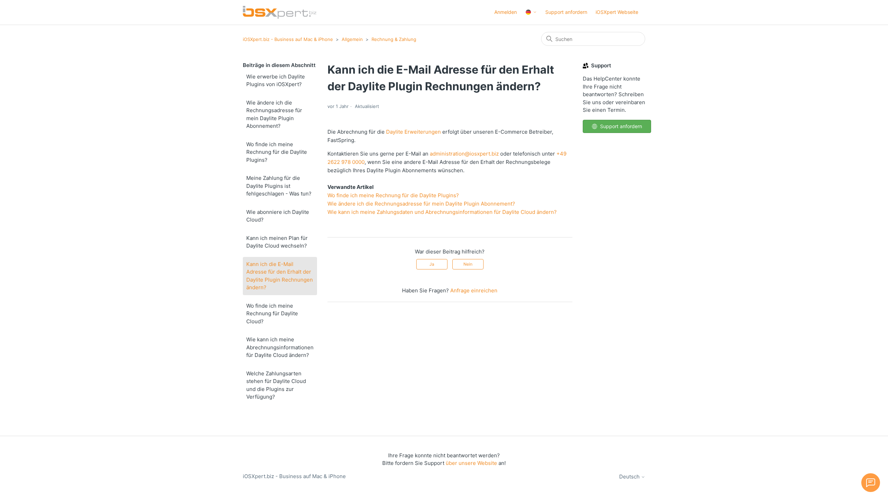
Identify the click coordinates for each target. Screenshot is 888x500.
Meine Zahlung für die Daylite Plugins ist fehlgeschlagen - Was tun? (278, 186)
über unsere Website (471, 463)
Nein (467, 264)
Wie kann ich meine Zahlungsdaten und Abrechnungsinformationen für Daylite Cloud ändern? (442, 212)
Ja (431, 264)
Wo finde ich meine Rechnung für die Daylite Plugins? (276, 152)
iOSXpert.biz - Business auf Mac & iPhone (288, 39)
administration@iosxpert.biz (464, 153)
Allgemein (352, 39)
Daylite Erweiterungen (413, 131)
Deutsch (630, 477)
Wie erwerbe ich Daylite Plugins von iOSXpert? (275, 80)
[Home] (279, 12)
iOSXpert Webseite (617, 12)
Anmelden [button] (505, 12)
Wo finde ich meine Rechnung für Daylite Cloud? (272, 313)
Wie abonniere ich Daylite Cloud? (277, 216)
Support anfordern (566, 12)
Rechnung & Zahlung (394, 39)
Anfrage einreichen (473, 290)
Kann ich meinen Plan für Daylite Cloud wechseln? (277, 242)
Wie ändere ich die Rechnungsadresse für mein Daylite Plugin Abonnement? (274, 114)
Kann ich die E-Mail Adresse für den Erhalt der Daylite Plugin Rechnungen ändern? (279, 276)
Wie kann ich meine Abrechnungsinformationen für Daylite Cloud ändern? (280, 347)
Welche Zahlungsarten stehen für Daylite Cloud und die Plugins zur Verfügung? (276, 385)
